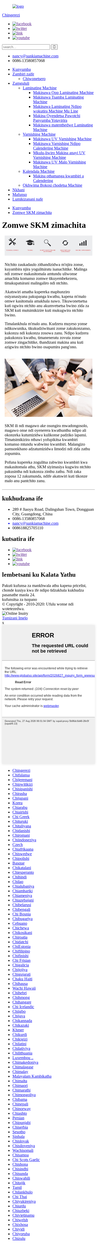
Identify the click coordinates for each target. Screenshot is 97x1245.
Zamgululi (20, 83)
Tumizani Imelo (15, 618)
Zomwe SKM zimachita (32, 212)
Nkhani (18, 190)
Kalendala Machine (39, 171)
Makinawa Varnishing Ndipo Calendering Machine (56, 145)
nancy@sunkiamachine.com (35, 56)
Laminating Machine (40, 88)
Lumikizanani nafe (27, 199)
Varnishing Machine (39, 134)
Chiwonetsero (34, 78)
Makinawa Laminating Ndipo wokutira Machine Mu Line (57, 108)
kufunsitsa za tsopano (19, 599)
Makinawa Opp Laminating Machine (63, 92)
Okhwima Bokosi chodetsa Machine (52, 185)
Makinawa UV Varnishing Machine (62, 139)
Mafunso (19, 194)
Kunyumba (21, 69)
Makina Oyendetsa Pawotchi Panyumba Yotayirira (56, 118)
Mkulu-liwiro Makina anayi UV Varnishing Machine (59, 155)
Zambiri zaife (23, 74)
